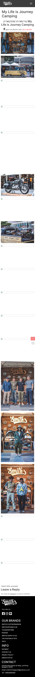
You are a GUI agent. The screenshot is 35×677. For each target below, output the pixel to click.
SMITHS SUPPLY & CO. (9, 636)
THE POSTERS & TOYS (9, 638)
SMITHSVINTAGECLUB (9, 627)
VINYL (4, 641)
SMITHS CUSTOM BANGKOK (11, 624)
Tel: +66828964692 (8, 673)
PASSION (5, 633)
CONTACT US (6, 652)
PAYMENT (5, 649)
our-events (14, 586)
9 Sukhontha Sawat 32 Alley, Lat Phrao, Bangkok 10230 (15, 666)
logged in (13, 594)
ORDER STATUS (7, 658)
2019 (8, 586)
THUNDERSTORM (8, 630)
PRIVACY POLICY (7, 655)
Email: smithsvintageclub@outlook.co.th (16, 670)
